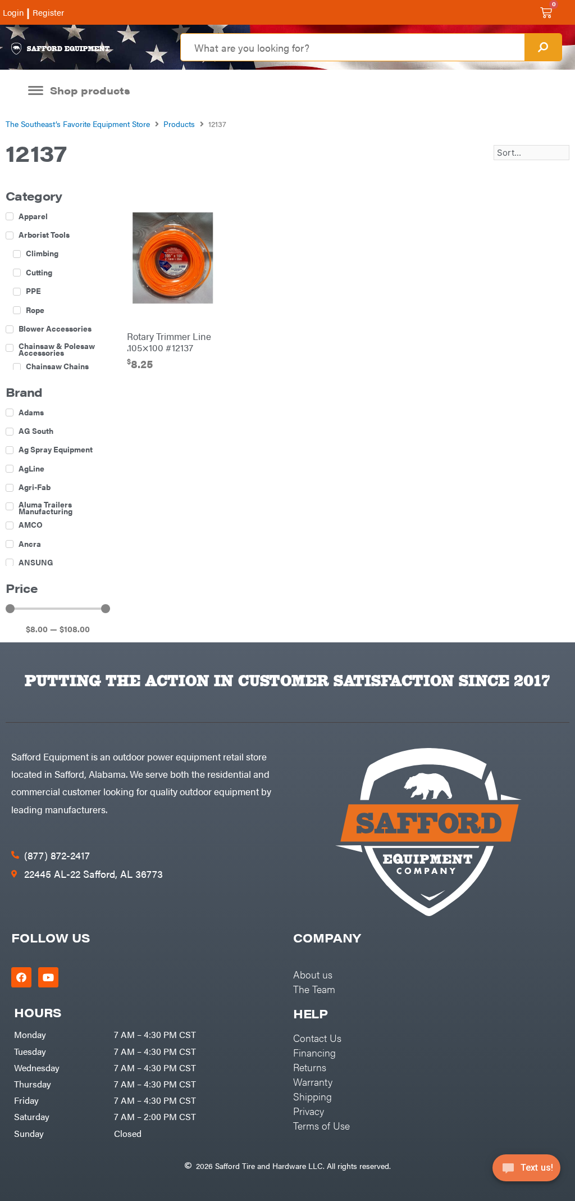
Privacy (308, 1111)
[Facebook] (21, 977)
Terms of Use (321, 1125)
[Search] (543, 47)
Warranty (312, 1082)
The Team (314, 989)
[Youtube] (48, 977)
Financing (314, 1052)
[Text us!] (526, 1171)
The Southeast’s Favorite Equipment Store (78, 123)
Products (179, 123)
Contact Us (317, 1038)
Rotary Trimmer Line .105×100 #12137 (169, 341)
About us (312, 974)
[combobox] (352, 47)
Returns (309, 1067)
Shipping (312, 1096)
